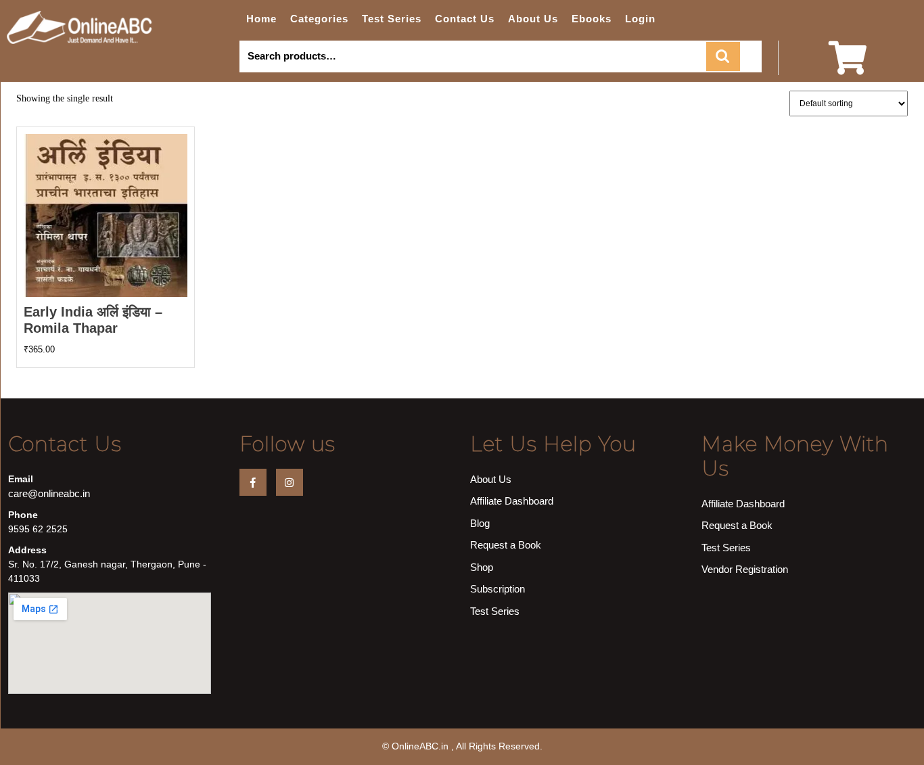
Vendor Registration (744, 569)
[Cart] (848, 66)
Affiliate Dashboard (511, 501)
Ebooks (591, 18)
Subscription (497, 589)
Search (723, 56)
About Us (533, 18)
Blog (480, 523)
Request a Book (505, 545)
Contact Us (464, 18)
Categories (319, 18)
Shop (481, 567)
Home (261, 18)
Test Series (391, 18)
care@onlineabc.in (49, 493)
